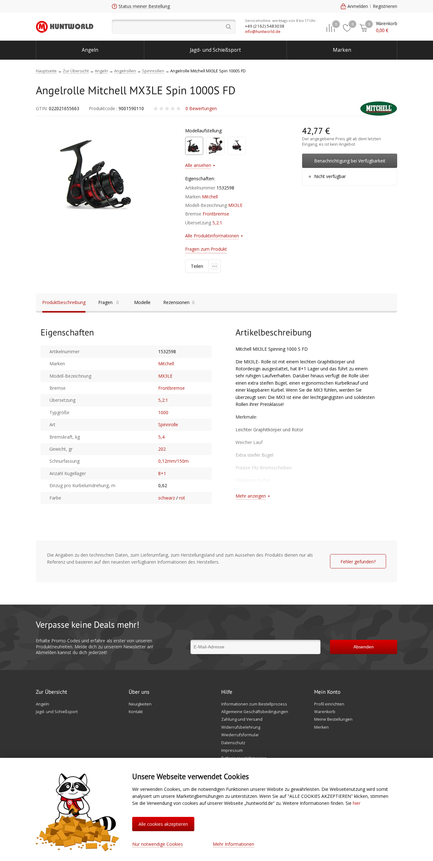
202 (162, 449)
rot (182, 498)
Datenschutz (233, 742)
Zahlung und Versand (241, 719)
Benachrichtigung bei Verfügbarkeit (349, 161)
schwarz (166, 498)
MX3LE (235, 205)
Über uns (139, 692)
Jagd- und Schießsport (215, 50)
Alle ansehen (198, 165)
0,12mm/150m (173, 461)
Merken (321, 727)
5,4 (161, 437)
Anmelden (357, 6)
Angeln (90, 50)
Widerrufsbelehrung (240, 727)
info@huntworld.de (263, 31)
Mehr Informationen (233, 844)
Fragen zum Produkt (206, 249)
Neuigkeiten (140, 704)
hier (356, 803)
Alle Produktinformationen (212, 236)
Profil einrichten (329, 704)
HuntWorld (65, 27)
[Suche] (174, 27)
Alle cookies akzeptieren (163, 824)
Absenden (363, 646)
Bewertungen (201, 108)
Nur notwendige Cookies (157, 844)
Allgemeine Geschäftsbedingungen (254, 711)
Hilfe (226, 692)
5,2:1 (217, 223)
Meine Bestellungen (333, 719)
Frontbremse (216, 214)
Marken (342, 50)
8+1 (162, 473)
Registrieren (385, 6)
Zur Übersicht (51, 692)
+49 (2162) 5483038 (264, 26)
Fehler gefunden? (358, 562)
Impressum (232, 750)
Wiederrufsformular (240, 735)
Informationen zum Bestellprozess (254, 704)
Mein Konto (327, 692)
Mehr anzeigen (251, 496)
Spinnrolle (168, 424)
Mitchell (210, 197)
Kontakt (136, 711)
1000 (163, 412)
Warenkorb (324, 711)
